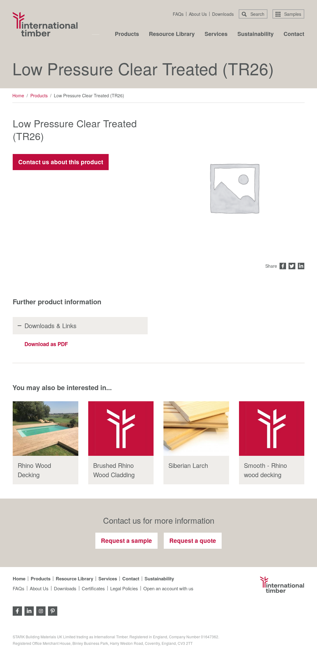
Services (216, 34)
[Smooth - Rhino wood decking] (272, 428)
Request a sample (126, 540)
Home (18, 95)
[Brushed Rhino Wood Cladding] (121, 428)
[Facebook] (17, 610)
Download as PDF (46, 344)
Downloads (223, 14)
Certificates (93, 588)
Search (256, 14)
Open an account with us (168, 588)
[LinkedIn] (29, 610)
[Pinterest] (52, 610)
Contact (294, 34)
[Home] (45, 24)
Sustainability (255, 34)
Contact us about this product (60, 162)
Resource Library (172, 34)
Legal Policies (124, 588)
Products (127, 34)
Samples (292, 14)
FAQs (178, 14)
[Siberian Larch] (196, 428)
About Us (198, 14)
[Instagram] (41, 610)
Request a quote (192, 540)
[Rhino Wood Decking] (45, 428)
